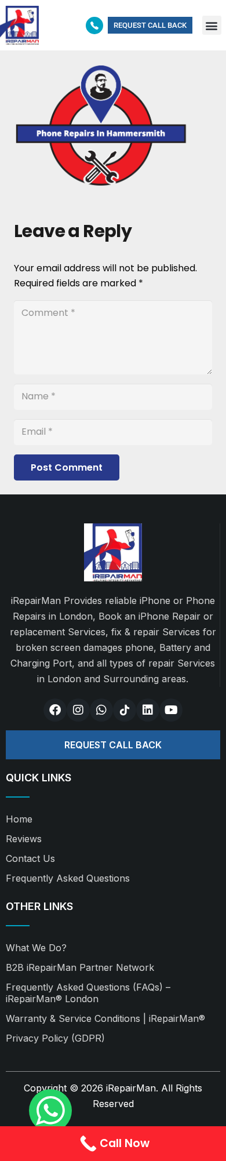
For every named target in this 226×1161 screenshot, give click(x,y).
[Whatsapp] (101, 710)
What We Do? (36, 947)
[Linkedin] (147, 710)
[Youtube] (171, 710)
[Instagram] (78, 710)
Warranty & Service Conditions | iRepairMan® (105, 1018)
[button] (211, 25)
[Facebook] (55, 710)
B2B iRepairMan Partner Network (80, 967)
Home (19, 819)
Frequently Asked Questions (68, 878)
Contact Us (30, 858)
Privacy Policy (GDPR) (55, 1038)
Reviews (24, 839)
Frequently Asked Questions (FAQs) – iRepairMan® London (88, 992)
